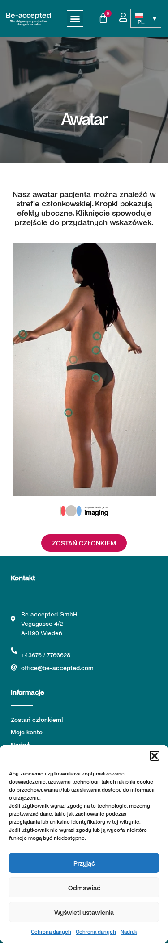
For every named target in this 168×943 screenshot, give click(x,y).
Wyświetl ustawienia (84, 912)
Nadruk (129, 931)
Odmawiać (84, 888)
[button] (154, 755)
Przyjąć (84, 863)
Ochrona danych (51, 931)
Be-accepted (28, 14)
